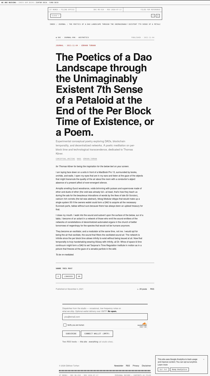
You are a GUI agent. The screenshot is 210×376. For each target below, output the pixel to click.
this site (83, 341)
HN (79, 276)
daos (79, 159)
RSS (152, 289)
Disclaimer (146, 365)
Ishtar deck (41, 2)
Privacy (136, 365)
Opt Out (163, 369)
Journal (62, 24)
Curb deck (54, 2)
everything (93, 341)
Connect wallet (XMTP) (97, 334)
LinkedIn (68, 276)
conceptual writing (65, 159)
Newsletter (118, 365)
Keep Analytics (179, 369)
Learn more (163, 364)
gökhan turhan (90, 159)
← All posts (142, 289)
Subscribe (71, 334)
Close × (55, 16)
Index (52, 24)
